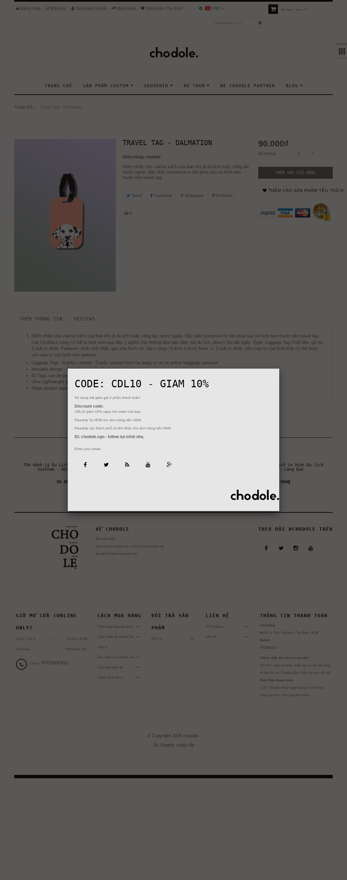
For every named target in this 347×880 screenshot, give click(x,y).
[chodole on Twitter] (106, 464)
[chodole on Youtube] (148, 464)
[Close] (279, 369)
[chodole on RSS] (127, 464)
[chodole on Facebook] (85, 464)
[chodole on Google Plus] (169, 464)
